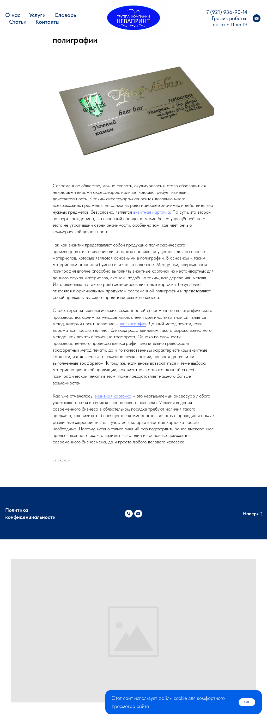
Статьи (18, 21)
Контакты (47, 21)
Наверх (251, 513)
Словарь (65, 14)
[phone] (129, 514)
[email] (256, 18)
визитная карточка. (152, 212)
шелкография (133, 323)
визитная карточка (113, 396)
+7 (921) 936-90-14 (225, 12)
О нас (12, 14)
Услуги (37, 14)
